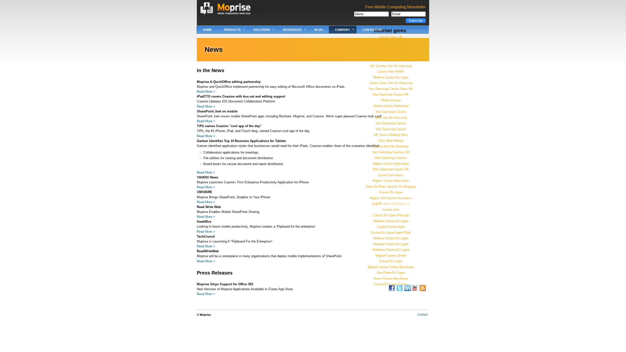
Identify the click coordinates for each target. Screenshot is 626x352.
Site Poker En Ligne (391, 273)
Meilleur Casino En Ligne (390, 77)
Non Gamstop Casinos (391, 158)
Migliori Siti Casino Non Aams (391, 198)
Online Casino (391, 100)
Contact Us (372, 30)
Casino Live (390, 209)
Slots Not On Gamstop (391, 118)
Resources (289, 30)
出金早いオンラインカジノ (391, 204)
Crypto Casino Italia (391, 227)
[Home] (226, 13)
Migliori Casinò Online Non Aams (391, 267)
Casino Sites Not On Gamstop (390, 83)
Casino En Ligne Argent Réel (390, 232)
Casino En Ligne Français (391, 215)
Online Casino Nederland (390, 106)
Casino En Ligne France (391, 284)
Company (339, 30)
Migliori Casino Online (390, 255)
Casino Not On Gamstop (390, 146)
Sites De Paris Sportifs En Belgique (391, 186)
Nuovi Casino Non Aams (391, 278)
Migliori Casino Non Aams (391, 163)
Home (207, 30)
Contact (422, 314)
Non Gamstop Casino (391, 54)
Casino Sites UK (390, 37)
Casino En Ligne (390, 192)
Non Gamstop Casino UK (391, 94)
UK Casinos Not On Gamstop (391, 66)
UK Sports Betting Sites (391, 135)
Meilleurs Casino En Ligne (390, 250)
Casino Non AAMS (391, 48)
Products (229, 30)
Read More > (206, 91)
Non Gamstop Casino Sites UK (391, 89)
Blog (318, 30)
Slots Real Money (390, 141)
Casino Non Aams (390, 175)
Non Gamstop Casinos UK (391, 152)
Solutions (258, 30)
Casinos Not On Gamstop (391, 43)
